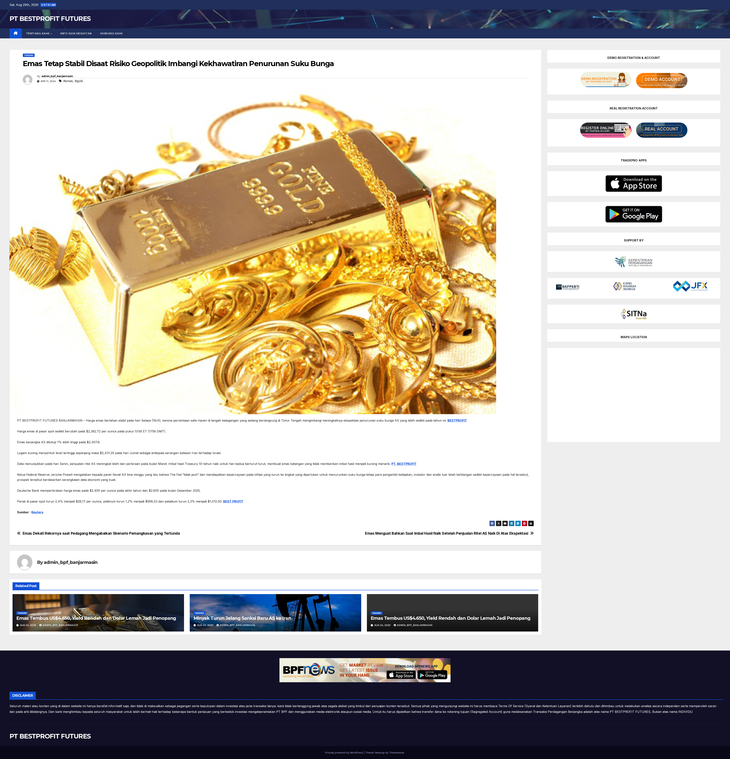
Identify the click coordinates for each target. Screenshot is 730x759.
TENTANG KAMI (38, 33)
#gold (79, 81)
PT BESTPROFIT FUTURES (50, 19)
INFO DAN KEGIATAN (76, 33)
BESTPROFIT (457, 420)
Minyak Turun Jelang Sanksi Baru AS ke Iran (242, 618)
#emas (68, 81)
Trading (28, 55)
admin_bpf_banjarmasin (57, 76)
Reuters (37, 512)
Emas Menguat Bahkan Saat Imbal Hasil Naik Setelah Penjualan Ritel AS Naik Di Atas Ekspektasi (446, 533)
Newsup (380, 752)
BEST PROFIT (233, 501)
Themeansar (396, 752)
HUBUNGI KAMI (111, 33)
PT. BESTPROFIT (404, 464)
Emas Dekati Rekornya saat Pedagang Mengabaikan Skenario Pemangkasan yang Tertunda (101, 533)
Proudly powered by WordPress (344, 752)
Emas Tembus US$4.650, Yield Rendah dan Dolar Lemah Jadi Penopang (96, 618)
